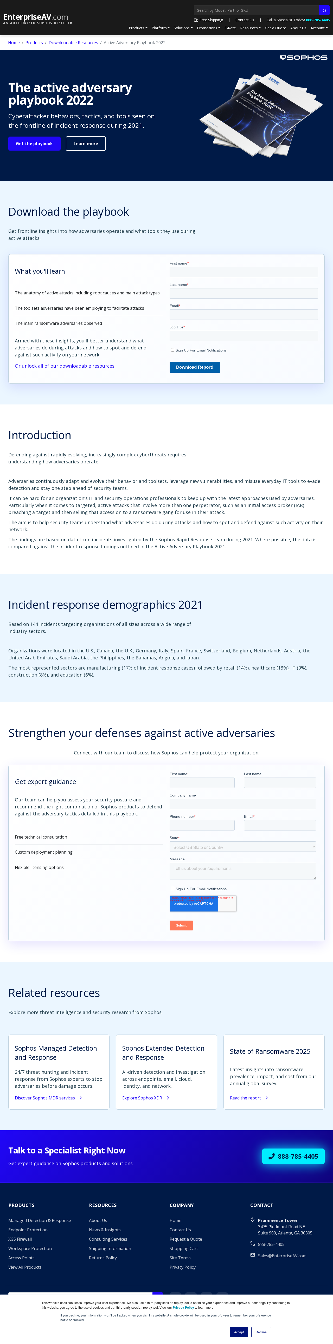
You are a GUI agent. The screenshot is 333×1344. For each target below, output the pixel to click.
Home (14, 42)
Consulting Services (108, 1239)
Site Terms (180, 1258)
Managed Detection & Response (39, 1220)
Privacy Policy (183, 1267)
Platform (159, 27)
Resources (249, 27)
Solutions (182, 27)
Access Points (21, 1258)
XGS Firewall (20, 1239)
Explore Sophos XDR (142, 1098)
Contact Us (244, 19)
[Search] (324, 10)
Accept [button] (239, 1332)
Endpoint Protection (28, 1230)
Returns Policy (103, 1258)
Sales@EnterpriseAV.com (282, 1256)
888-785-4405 (318, 19)
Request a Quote (186, 1239)
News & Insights (105, 1230)
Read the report (246, 1098)
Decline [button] (261, 1332)
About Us (298, 27)
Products (136, 27)
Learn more (86, 143)
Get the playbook (34, 143)
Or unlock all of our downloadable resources (64, 366)
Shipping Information (110, 1248)
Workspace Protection (30, 1248)
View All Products (25, 1267)
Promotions (207, 27)
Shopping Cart (184, 1248)
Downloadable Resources (73, 42)
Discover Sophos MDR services (45, 1098)
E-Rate (230, 27)
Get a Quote (275, 27)
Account (318, 27)
